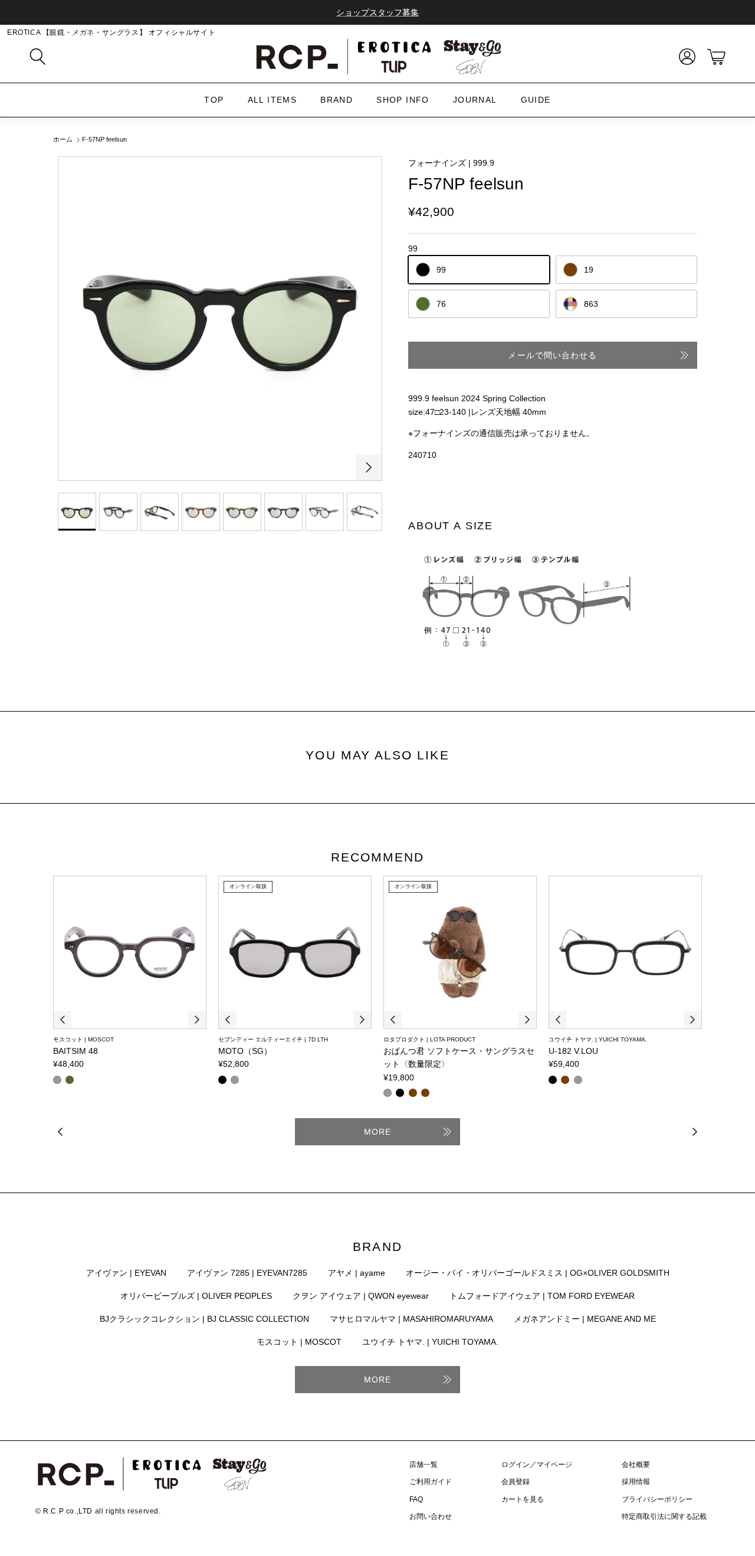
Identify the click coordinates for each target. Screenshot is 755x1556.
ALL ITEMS (272, 99)
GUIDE (536, 99)
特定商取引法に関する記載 (664, 1516)
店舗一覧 (423, 1464)
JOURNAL (475, 99)
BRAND (336, 99)
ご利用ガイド (430, 1482)
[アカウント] (684, 56)
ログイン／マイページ (536, 1464)
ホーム (63, 139)
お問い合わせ (430, 1516)
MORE (377, 1131)
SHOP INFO (402, 99)
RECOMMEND (378, 857)
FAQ (416, 1499)
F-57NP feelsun (104, 139)
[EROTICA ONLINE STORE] (377, 56)
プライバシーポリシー (657, 1499)
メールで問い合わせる (552, 355)
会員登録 (515, 1482)
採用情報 (636, 1482)
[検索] (37, 56)
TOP (214, 99)
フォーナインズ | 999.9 (451, 163)
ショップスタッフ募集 (377, 12)
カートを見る (522, 1499)
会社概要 (636, 1464)
